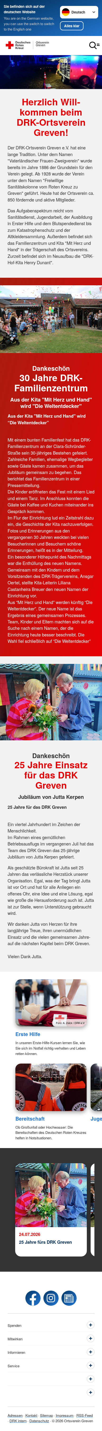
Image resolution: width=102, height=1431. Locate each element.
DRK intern (18, 1420)
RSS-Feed (84, 1415)
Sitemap (46, 1415)
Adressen (15, 1415)
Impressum (65, 1415)
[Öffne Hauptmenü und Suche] (94, 45)
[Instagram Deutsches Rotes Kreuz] (51, 1298)
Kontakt (31, 1415)
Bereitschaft (30, 1118)
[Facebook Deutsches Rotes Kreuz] (33, 1298)
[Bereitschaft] (51, 1087)
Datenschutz (39, 1420)
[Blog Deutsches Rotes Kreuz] (69, 1298)
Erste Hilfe (27, 1033)
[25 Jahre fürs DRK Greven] (51, 1195)
